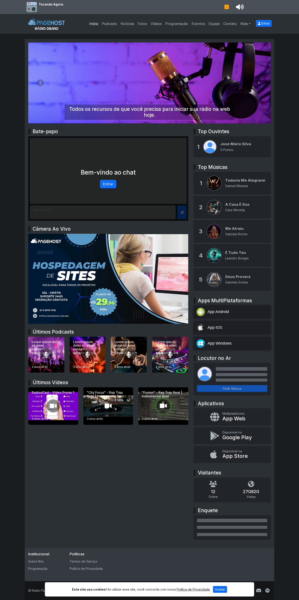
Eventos (198, 23)
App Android (218, 312)
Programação (176, 23)
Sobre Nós (36, 561)
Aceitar (220, 589)
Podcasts (109, 23)
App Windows (220, 343)
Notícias (127, 23)
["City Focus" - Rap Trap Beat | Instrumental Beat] (108, 406)
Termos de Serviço (83, 561)
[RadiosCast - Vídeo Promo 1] (53, 406)
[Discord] (258, 590)
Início (93, 23)
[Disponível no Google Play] (232, 435)
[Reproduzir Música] (214, 183)
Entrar (265, 23)
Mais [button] (244, 23)
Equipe (214, 23)
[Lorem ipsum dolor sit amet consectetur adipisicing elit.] (46, 355)
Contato (230, 23)
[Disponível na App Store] (232, 454)
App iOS (215, 327)
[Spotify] (267, 590)
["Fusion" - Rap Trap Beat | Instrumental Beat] (163, 406)
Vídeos (156, 23)
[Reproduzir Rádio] (226, 7)
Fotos (142, 23)
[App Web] (232, 416)
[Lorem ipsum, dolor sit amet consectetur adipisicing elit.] (88, 355)
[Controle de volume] (239, 7)
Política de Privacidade (86, 568)
